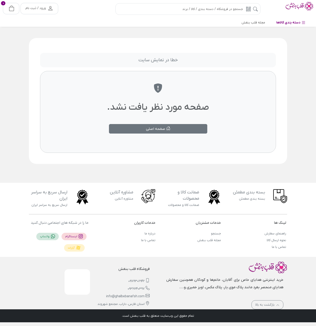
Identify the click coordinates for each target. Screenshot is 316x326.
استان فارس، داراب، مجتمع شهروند (121, 304)
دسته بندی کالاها (288, 22)
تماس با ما (279, 247)
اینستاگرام (71, 236)
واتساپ (45, 236)
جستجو (216, 233)
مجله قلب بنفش (209, 240)
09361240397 (136, 289)
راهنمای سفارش (275, 233)
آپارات (71, 248)
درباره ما (150, 233)
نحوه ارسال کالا (276, 240)
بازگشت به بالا (265, 305)
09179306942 (136, 281)
